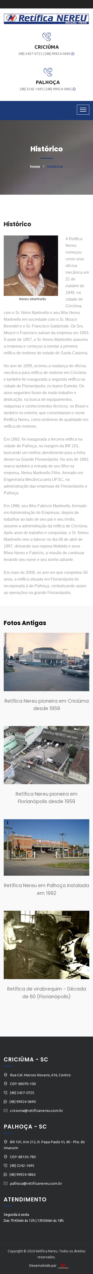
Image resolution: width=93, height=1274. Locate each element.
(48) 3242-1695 (32, 89)
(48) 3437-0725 (31, 54)
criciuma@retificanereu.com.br (36, 1110)
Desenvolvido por (43, 1266)
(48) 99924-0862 (59, 89)
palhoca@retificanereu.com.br (36, 1183)
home (35, 166)
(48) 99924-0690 (58, 54)
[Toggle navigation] (83, 110)
